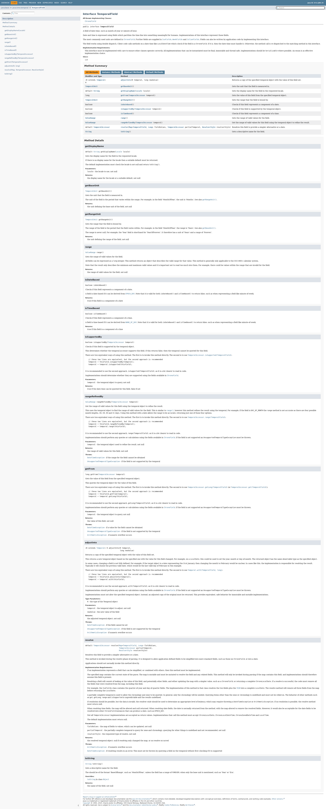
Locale (139, 91)
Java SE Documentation (141, 799)
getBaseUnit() (10, 34)
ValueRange (90, 118)
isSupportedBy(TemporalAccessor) (19, 54)
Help (70, 3)
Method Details (9, 26)
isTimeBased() (11, 50)
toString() (8, 74)
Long (150, 127)
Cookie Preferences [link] (171, 805)
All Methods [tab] (92, 72)
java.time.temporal (20, 8)
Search (64, 3)
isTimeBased (126, 114)
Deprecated (48, 3)
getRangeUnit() (11, 38)
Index (56, 3)
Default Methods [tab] (154, 72)
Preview (32, 3)
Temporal (101, 80)
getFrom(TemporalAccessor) (16, 62)
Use (20, 3)
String (96, 91)
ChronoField (90, 21)
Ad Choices (189, 805)
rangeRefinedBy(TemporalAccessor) (19, 58)
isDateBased (126, 104)
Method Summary (10, 23)
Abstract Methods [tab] (133, 72)
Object (106, 779)
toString (125, 132)
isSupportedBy (127, 109)
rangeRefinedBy (128, 123)
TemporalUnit (91, 86)
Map (130, 127)
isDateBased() (10, 46)
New (39, 3)
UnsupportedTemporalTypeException (103, 461)
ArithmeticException (97, 535)
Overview (5, 3)
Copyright (86, 803)
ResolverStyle (208, 127)
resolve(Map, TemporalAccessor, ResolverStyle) (24, 70)
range (123, 118)
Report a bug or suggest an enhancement (99, 797)
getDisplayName (128, 91)
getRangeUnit (127, 100)
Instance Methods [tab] (111, 72)
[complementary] (171, 805)
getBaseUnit (126, 86)
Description (8, 19)
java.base (5, 8)
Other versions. (277, 799)
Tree (25, 3)
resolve (124, 127)
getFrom (124, 95)
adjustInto (126, 80)
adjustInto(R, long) (12, 66)
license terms (116, 805)
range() (8, 42)
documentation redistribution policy (143, 805)
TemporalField (38, 8)
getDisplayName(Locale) (15, 30)
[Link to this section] (109, 65)
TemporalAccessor (137, 95)
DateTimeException (96, 458)
